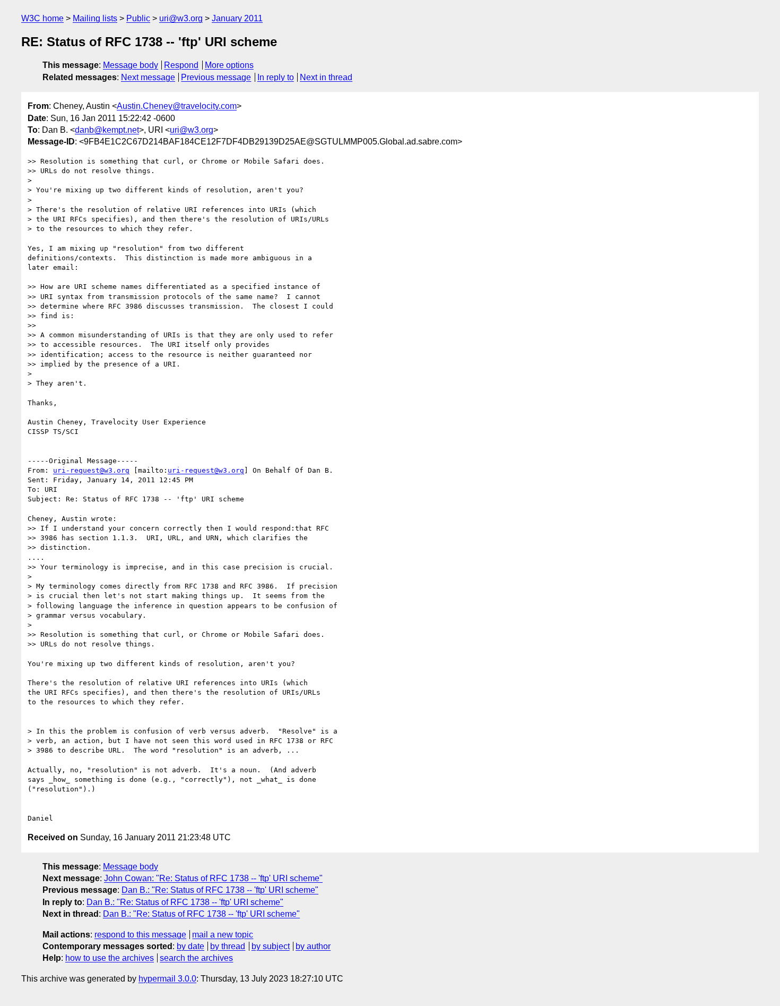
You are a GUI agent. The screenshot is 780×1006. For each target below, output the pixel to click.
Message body (130, 65)
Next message (148, 77)
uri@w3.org (181, 18)
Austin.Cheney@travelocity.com (177, 105)
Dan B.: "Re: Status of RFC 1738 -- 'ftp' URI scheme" (220, 889)
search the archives (196, 957)
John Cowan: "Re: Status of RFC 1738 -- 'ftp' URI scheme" (213, 878)
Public (138, 18)
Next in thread (326, 77)
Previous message (216, 77)
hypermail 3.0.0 (167, 978)
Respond (181, 65)
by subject (271, 946)
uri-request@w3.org (91, 470)
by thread (227, 946)
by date (190, 946)
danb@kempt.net (107, 129)
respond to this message (140, 934)
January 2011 (237, 18)
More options (229, 65)
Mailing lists (95, 18)
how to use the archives (109, 957)
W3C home (42, 18)
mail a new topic (222, 934)
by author (313, 946)
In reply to (275, 77)
